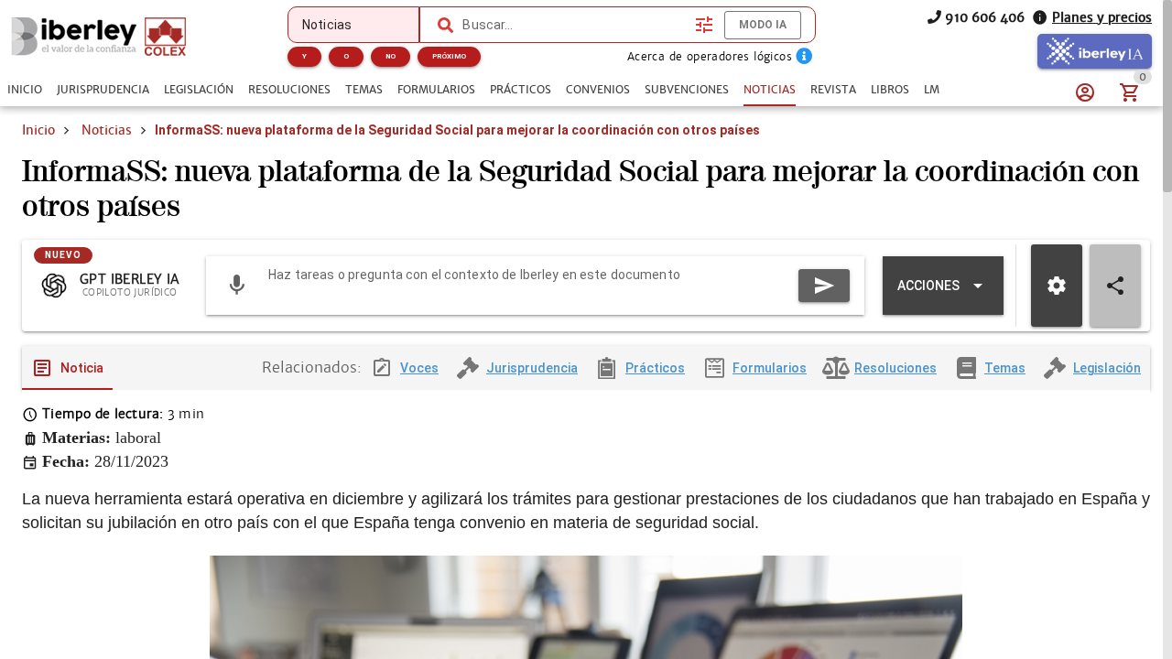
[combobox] (574, 25)
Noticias (106, 130)
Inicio (38, 130)
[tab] (24, 89)
